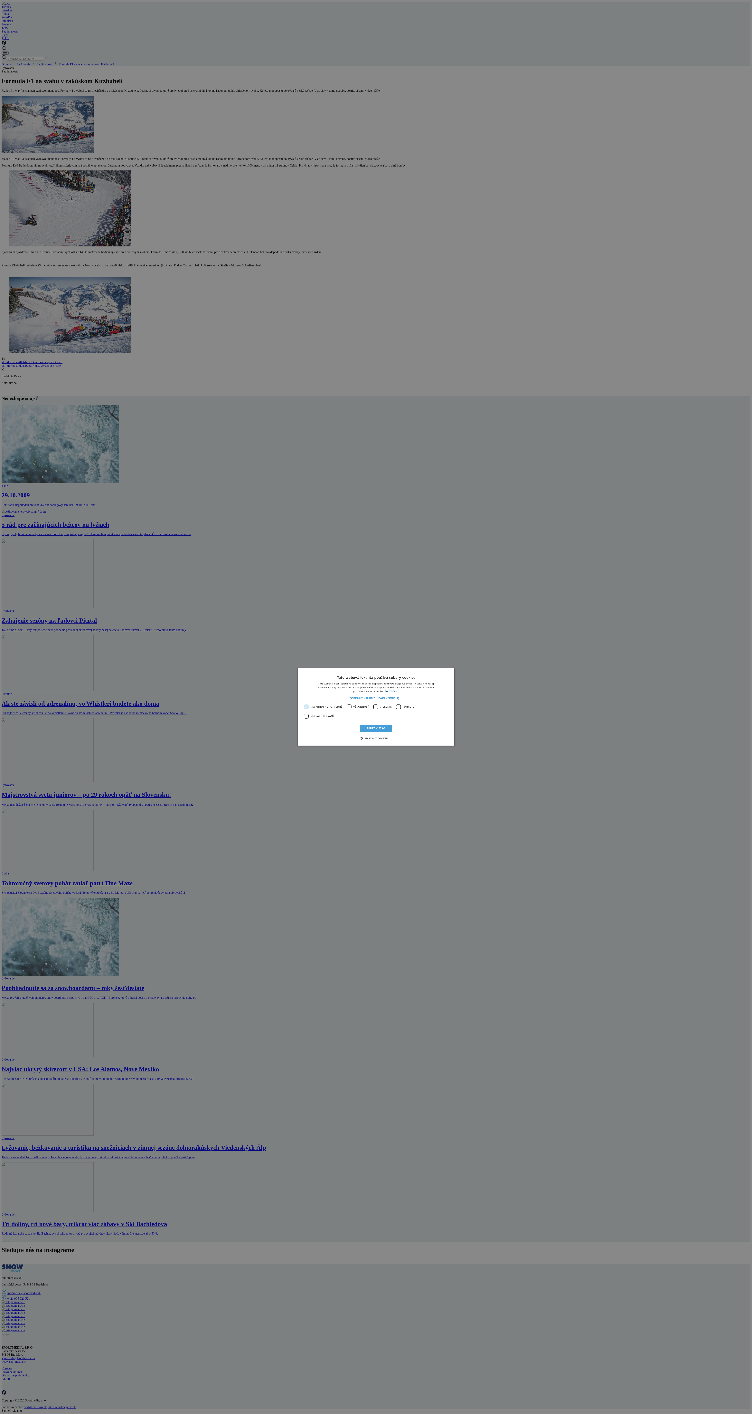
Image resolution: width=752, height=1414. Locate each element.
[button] (376, 698)
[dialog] (376, 707)
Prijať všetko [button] (376, 728)
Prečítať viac (392, 691)
